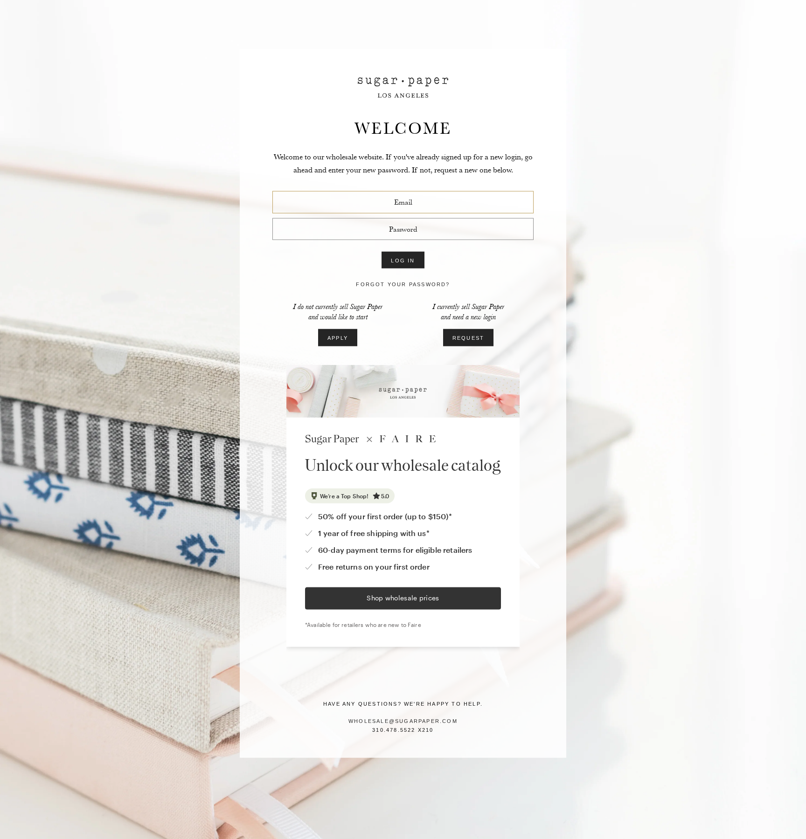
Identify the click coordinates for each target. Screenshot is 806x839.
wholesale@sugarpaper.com (403, 721)
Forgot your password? (403, 284)
